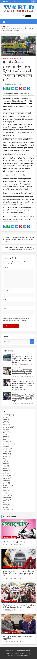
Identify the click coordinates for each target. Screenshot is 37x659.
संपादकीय (5, 500)
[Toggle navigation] (4, 21)
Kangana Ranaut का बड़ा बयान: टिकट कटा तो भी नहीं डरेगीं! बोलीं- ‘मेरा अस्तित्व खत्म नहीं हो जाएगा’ (22, 372)
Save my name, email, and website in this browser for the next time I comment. (16, 320)
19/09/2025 (6, 84)
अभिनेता (5, 420)
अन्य (4, 417)
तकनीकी (5, 451)
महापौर (4, 473)
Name (5, 291)
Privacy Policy (8, 653)
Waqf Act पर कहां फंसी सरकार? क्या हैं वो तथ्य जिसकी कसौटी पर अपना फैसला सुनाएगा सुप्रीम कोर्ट (18, 573)
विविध (13, 379)
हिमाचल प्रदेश (6, 510)
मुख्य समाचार (6, 478)
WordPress (25, 656)
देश (15, 58)
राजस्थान (5, 480)
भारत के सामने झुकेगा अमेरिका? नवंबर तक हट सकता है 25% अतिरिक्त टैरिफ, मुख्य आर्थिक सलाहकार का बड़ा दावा (19, 239)
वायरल (4, 488)
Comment (7, 267)
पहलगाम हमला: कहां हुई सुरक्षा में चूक (14, 542)
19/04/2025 (6, 578)
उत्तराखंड (5, 429)
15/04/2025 (6, 610)
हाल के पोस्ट (8, 351)
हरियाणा (5, 507)
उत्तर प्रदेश (6, 427)
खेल (4, 434)
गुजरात (5, 437)
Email (5, 299)
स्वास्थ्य (5, 505)
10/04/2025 (6, 641)
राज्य (4, 483)
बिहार (4, 466)
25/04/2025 (6, 544)
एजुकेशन (5, 432)
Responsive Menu (33, 1)
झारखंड (5, 446)
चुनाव (4, 439)
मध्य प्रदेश (6, 468)
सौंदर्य (4, 502)
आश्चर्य (5, 425)
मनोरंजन (5, 471)
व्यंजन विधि (6, 495)
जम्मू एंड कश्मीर (7, 444)
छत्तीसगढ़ (5, 442)
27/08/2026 (16, 365)
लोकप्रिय (18, 58)
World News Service (17, 84)
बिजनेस (5, 463)
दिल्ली (4, 454)
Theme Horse (26, 653)
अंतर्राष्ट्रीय (5, 58)
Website (5, 308)
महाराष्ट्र (5, 476)
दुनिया (4, 456)
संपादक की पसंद (7, 497)
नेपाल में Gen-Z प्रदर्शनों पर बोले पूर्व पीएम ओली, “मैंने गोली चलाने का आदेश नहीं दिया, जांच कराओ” (18, 248)
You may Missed (10, 516)
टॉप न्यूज (11, 58)
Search (32, 341)
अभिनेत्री (5, 422)
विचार (20, 368)
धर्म (4, 461)
